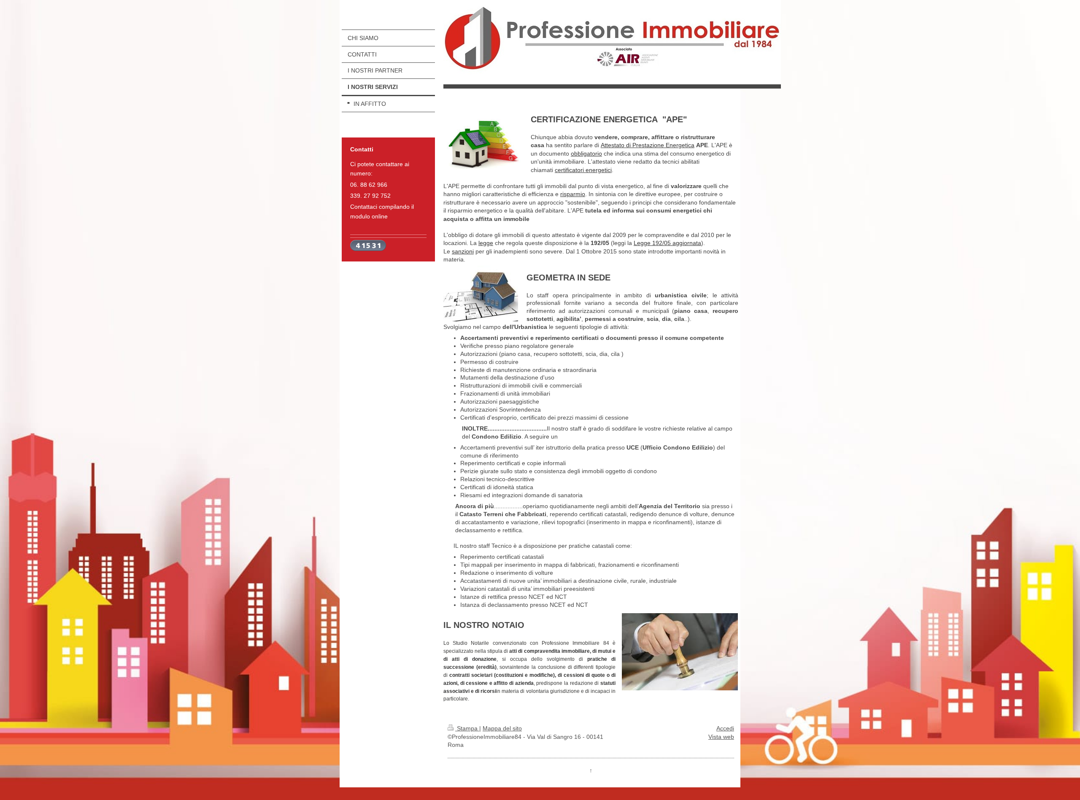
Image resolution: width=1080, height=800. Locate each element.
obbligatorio (586, 153)
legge (485, 243)
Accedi (725, 728)
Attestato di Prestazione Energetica (647, 145)
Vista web (721, 736)
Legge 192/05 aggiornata (667, 243)
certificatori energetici (583, 170)
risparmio (572, 194)
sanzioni (463, 251)
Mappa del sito (502, 728)
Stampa (467, 728)
